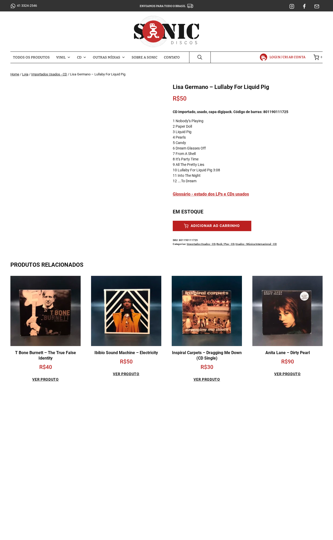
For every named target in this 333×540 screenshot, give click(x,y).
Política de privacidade (255, 439)
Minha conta (246, 421)
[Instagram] (292, 6)
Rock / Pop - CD (225, 244)
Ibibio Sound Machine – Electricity (126, 352)
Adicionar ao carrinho (215, 226)
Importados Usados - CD (201, 244)
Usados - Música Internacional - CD (256, 244)
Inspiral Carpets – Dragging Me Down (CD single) (207, 355)
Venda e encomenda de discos (261, 430)
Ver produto (45, 379)
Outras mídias (106, 57)
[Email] (317, 6)
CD (79, 57)
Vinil (61, 57)
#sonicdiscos (50, 504)
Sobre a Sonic (144, 57)
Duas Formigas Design (202, 533)
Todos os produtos (31, 57)
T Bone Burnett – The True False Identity (45, 355)
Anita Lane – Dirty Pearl (287, 352)
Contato (172, 57)
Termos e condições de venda (261, 448)
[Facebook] (304, 6)
